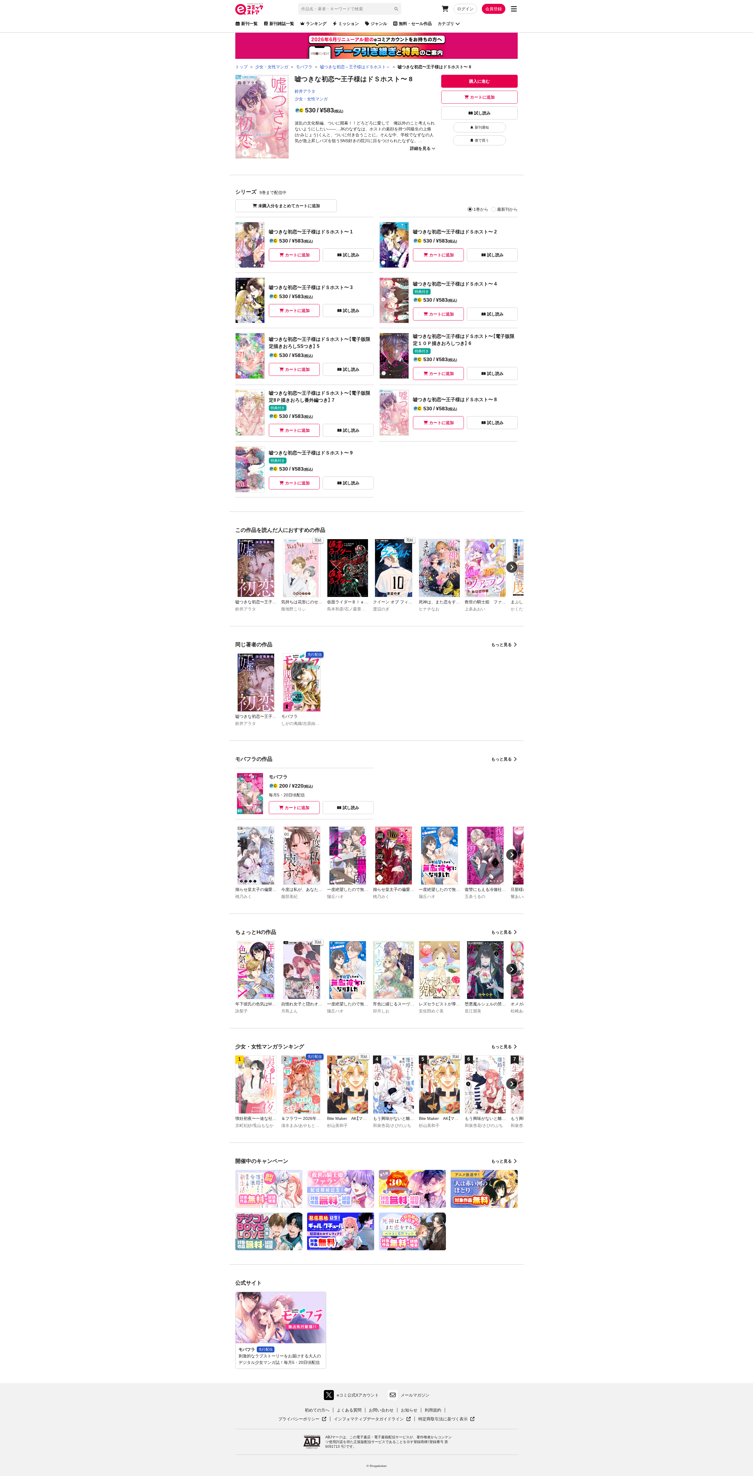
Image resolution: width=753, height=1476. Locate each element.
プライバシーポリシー (302, 1419)
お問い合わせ (381, 1410)
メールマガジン (415, 1395)
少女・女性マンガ (311, 99)
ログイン (465, 8)
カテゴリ (446, 23)
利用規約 (433, 1410)
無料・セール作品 (415, 23)
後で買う (482, 140)
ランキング (316, 23)
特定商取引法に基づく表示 (446, 1419)
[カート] (445, 9)
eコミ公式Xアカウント (353, 1396)
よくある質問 (349, 1410)
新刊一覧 (249, 23)
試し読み (482, 113)
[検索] (396, 9)
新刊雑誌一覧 (281, 23)
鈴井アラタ (305, 91)
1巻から (481, 209)
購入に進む (479, 81)
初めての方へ (317, 1410)
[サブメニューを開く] (514, 9)
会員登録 (493, 8)
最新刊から (507, 209)
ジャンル (379, 23)
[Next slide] (512, 567)
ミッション (348, 23)
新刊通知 (482, 127)
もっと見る (501, 644)
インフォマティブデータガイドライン (369, 1419)
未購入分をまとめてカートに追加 (289, 205)
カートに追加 (482, 97)
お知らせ (409, 1410)
